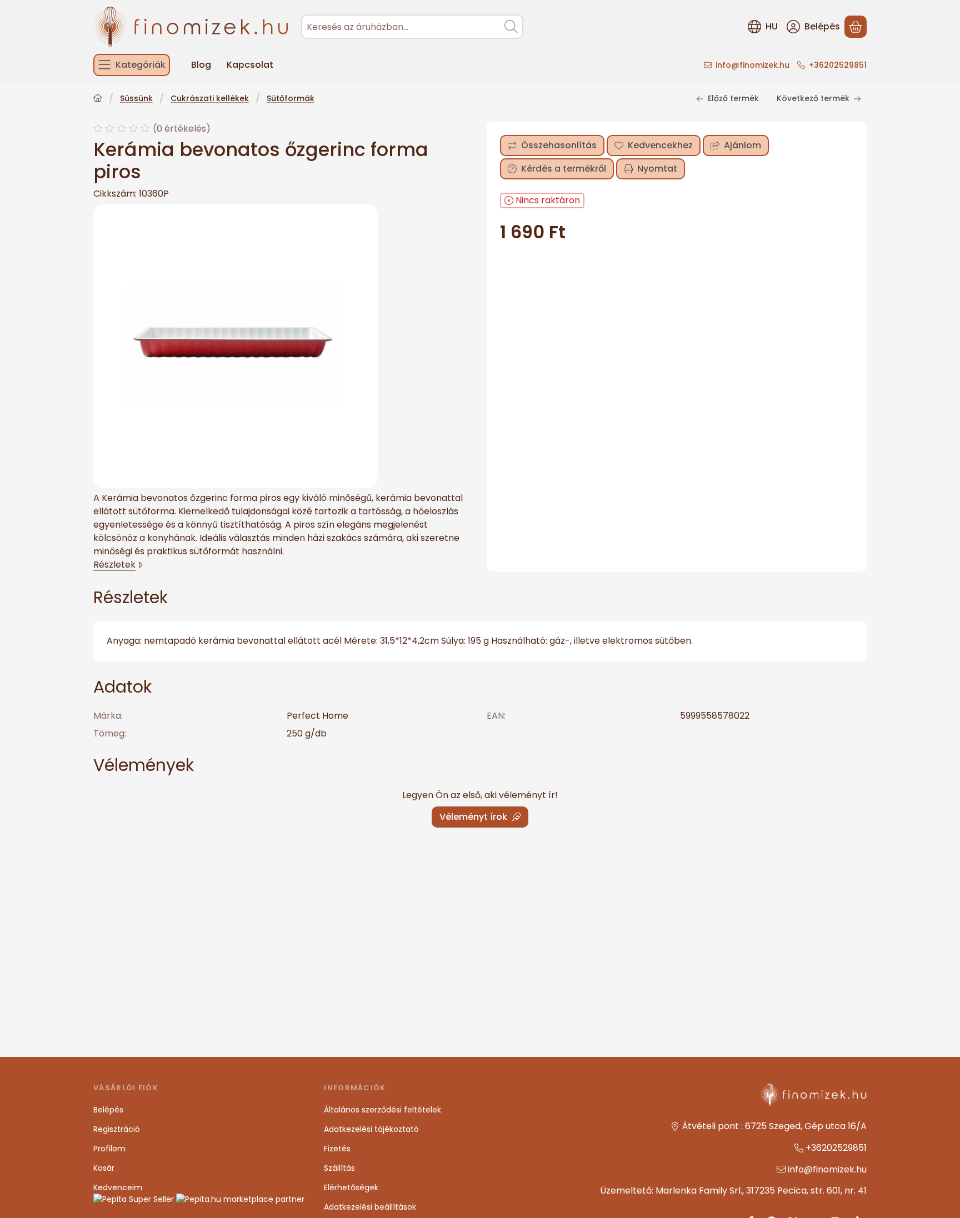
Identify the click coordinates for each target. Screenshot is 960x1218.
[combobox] (412, 26)
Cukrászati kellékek (210, 99)
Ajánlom (742, 145)
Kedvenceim (117, 1187)
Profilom (109, 1148)
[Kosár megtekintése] (855, 27)
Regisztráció (116, 1129)
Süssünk (136, 99)
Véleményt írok (473, 816)
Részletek (114, 564)
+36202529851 (838, 65)
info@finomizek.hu (752, 65)
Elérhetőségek (351, 1187)
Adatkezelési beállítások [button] (370, 1206)
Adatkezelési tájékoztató (371, 1129)
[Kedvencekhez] (654, 145)
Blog (201, 64)
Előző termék (733, 98)
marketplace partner (262, 1199)
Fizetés (337, 1148)
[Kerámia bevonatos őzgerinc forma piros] (235, 346)
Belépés (108, 1109)
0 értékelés (183, 128)
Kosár (103, 1168)
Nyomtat (657, 168)
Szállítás (339, 1168)
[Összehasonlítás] (552, 145)
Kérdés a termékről (563, 168)
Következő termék (813, 98)
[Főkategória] (97, 99)
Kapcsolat (250, 64)
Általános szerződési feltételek (382, 1109)
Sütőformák (290, 99)
